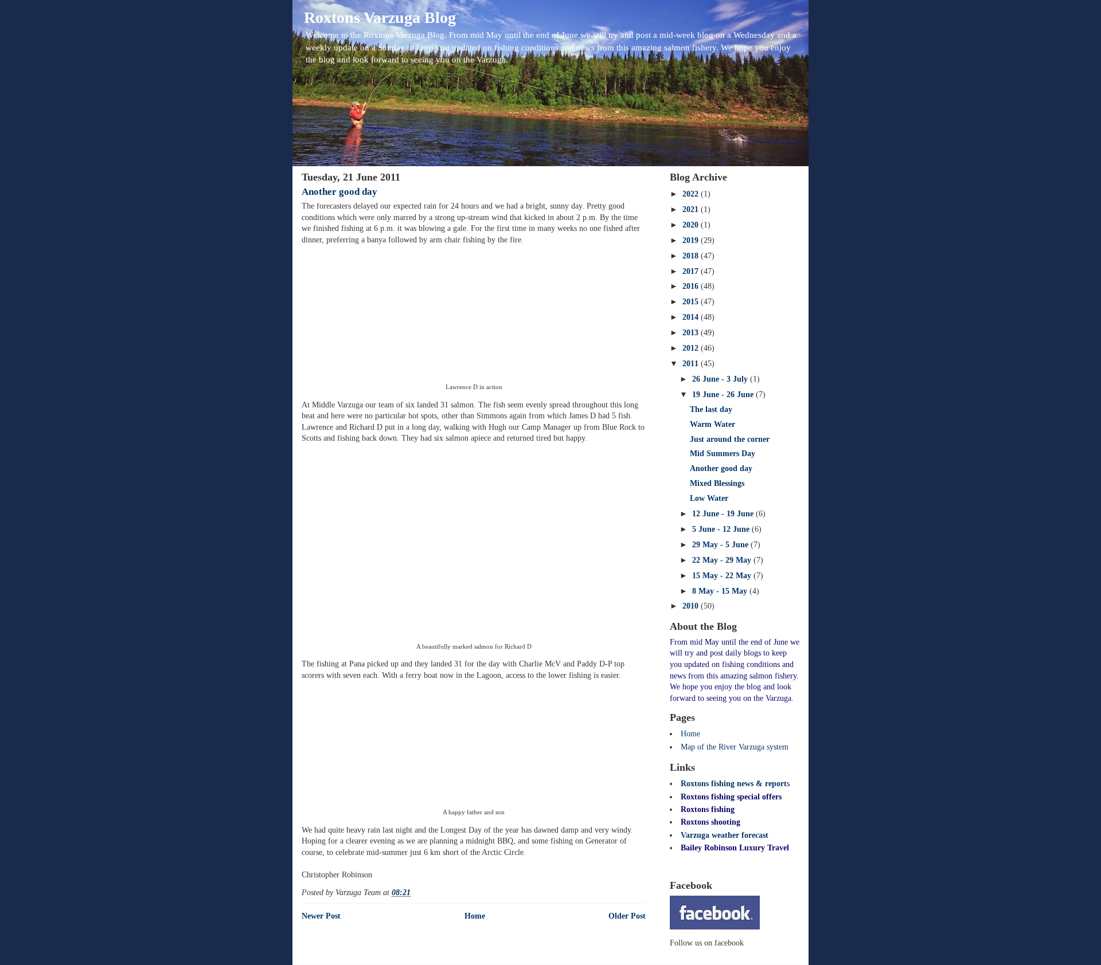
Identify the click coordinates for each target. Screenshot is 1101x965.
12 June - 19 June (724, 513)
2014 (691, 317)
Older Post (627, 916)
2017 (691, 271)
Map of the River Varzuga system (734, 747)
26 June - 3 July (721, 379)
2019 (691, 240)
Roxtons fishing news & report (734, 783)
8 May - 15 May (720, 591)
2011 (691, 363)
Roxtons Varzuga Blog (380, 17)
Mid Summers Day (722, 453)
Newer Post (321, 916)
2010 (691, 606)
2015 (691, 301)
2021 (691, 209)
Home (474, 916)
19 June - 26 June (724, 394)
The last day (711, 409)
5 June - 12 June (722, 529)
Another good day (339, 191)
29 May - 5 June (721, 544)
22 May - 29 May (722, 560)
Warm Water (712, 424)
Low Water (709, 498)
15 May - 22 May (722, 575)
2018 (691, 256)
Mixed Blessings (717, 483)
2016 (691, 286)
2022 (691, 194)
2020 (691, 225)
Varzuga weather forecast (724, 835)
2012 (691, 348)
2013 (691, 332)
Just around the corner (730, 439)
